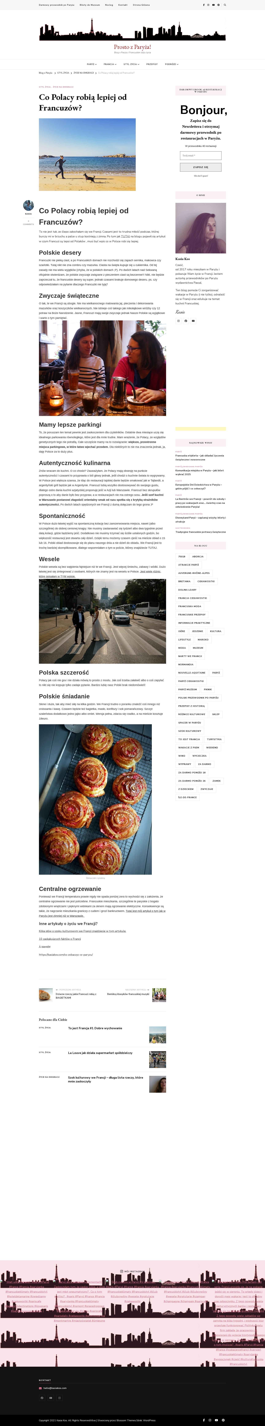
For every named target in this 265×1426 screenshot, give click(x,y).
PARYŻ (90, 64)
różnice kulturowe (191, 714)
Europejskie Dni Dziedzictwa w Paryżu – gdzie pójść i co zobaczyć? (198, 486)
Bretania (184, 581)
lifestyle (184, 639)
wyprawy (184, 764)
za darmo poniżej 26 (191, 780)
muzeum (198, 648)
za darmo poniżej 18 (191, 772)
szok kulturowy (189, 731)
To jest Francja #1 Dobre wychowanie (95, 1028)
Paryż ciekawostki (191, 681)
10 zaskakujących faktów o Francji (60, 939)
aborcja (198, 556)
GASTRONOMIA (182, 528)
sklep (216, 714)
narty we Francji (190, 656)
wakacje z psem (188, 747)
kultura (215, 631)
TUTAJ (125, 236)
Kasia (28, 214)
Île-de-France (187, 797)
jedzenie (197, 631)
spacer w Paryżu (189, 722)
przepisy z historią (191, 706)
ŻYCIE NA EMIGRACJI (63, 87)
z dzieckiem (186, 789)
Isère (181, 631)
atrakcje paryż (188, 564)
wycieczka (199, 755)
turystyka (214, 739)
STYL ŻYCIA (130, 64)
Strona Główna (141, 5)
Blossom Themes (126, 1420)
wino (181, 755)
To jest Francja (189, 739)
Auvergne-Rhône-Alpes (194, 573)
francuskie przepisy (191, 614)
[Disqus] (102, 1131)
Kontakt (123, 5)
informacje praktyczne (194, 623)
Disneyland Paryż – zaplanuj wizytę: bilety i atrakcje (200, 519)
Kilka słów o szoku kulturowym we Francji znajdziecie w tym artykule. (82, 931)
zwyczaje (207, 789)
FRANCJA (109, 64)
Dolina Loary (187, 589)
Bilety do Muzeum (90, 5)
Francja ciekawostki (192, 598)
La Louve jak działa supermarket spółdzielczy (100, 1053)
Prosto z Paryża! (132, 47)
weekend (212, 747)
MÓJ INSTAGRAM (135, 1271)
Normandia (185, 664)
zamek (217, 780)
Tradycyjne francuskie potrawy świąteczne (200, 532)
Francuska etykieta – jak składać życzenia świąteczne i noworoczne (199, 457)
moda (182, 648)
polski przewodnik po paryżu (198, 697)
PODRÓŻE (170, 64)
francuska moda (189, 606)
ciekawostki (206, 581)
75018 (181, 556)
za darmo (204, 764)
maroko (203, 639)
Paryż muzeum (187, 689)
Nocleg (109, 5)
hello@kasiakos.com (55, 1388)
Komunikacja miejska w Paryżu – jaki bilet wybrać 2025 (199, 472)
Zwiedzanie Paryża (192, 466)
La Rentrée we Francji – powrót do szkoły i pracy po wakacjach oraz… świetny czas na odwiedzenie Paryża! (200, 503)
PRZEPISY (152, 64)
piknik (208, 689)
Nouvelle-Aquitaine (191, 672)
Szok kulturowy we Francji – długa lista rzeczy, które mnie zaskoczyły (105, 1079)
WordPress (149, 1420)
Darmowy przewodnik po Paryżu (56, 5)
